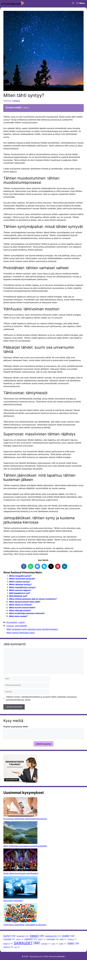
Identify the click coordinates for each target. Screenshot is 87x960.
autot (9, 936)
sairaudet (27, 943)
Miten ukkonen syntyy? (20, 584)
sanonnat (46, 944)
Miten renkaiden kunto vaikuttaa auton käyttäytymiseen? (32, 629)
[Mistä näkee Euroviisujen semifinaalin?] (20, 860)
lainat (19, 939)
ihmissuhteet (53, 936)
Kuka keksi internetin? (13, 901)
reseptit (8, 944)
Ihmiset (37, 935)
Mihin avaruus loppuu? (20, 590)
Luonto (21, 622)
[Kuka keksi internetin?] (20, 887)
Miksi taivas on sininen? (20, 605)
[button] (73, 3)
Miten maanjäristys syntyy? (22, 587)
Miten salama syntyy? (19, 582)
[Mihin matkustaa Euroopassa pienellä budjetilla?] (20, 833)
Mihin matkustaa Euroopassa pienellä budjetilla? (25, 846)
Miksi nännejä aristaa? (20, 610)
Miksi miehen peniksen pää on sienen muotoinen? (33, 599)
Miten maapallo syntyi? (20, 576)
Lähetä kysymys (43, 744)
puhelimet (52, 939)
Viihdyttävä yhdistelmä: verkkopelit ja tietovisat (24, 925)
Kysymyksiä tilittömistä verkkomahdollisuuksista (25, 819)
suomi (62, 944)
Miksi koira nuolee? (18, 616)
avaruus (10, 626)
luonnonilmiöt (21, 626)
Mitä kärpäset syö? (18, 596)
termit (73, 943)
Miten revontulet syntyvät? (22, 579)
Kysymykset (11, 622)
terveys (8, 947)
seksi (55, 944)
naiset (41, 939)
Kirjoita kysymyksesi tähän (15, 726)
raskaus (72, 939)
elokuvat (23, 936)
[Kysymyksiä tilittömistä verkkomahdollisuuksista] (20, 807)
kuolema (9, 939)
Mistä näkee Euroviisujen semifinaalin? (20, 873)
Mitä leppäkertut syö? (19, 593)
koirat (68, 936)
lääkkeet (30, 939)
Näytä (26, 108)
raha (63, 939)
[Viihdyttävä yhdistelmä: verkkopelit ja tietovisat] (20, 913)
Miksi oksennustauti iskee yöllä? (24, 602)
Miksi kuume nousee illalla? (22, 607)
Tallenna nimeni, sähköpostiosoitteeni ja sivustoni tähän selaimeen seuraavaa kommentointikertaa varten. (41, 698)
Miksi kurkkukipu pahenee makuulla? (27, 613)
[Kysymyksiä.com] (12, 3)
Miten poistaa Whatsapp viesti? (20, 633)
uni (17, 947)
